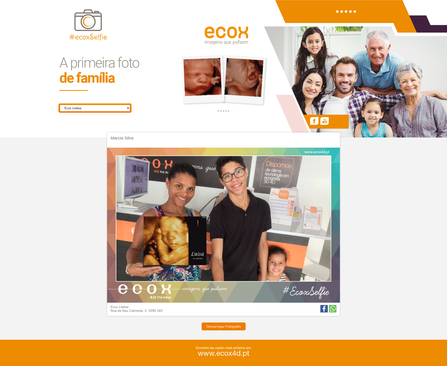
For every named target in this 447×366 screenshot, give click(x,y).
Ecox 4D (226, 35)
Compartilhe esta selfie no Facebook (324, 308)
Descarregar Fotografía (223, 326)
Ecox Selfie (88, 25)
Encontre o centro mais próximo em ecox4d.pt (231, 352)
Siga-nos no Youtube (324, 121)
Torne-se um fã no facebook (314, 121)
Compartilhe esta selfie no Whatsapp (332, 308)
